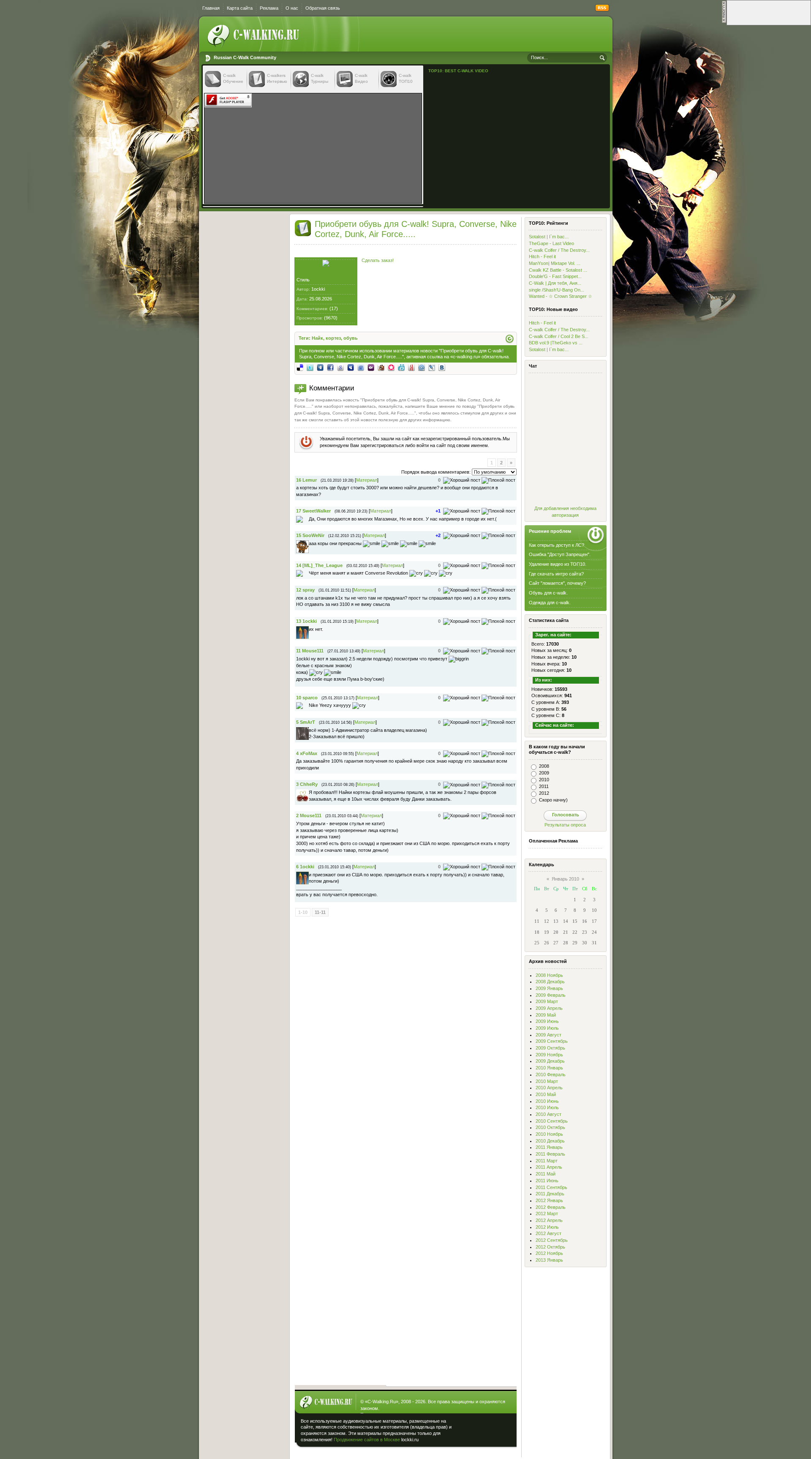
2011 (544, 786)
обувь (350, 338)
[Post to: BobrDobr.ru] (381, 367)
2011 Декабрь (550, 1193)
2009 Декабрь (550, 1061)
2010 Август (548, 1114)
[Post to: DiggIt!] (320, 367)
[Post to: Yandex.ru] (411, 367)
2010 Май (546, 1094)
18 (536, 932)
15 (574, 921)
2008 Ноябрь (549, 975)
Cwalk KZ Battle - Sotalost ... (558, 270)
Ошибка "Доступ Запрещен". (560, 554)
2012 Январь (549, 1200)
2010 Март (547, 1081)
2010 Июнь (547, 1101)
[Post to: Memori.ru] (391, 367)
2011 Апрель (549, 1167)
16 (584, 921)
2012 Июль (547, 1227)
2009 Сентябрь (552, 1041)
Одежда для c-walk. (550, 602)
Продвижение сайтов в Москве (367, 1439)
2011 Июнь (547, 1180)
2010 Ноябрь (549, 1134)
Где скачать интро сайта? (556, 573)
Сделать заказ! (378, 260)
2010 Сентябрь (552, 1121)
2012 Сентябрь (552, 1240)
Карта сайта (240, 8)
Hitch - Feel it (542, 256)
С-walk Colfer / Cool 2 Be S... (558, 336)
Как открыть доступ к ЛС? (556, 545)
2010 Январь (549, 1067)
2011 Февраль (550, 1153)
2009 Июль (547, 1028)
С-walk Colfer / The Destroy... (559, 250)
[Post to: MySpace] (351, 367)
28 (565, 942)
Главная (211, 8)
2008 (544, 766)
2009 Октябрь (550, 1047)
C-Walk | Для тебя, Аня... (555, 283)
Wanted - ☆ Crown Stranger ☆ (560, 296)
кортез (333, 338)
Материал (366, 480)
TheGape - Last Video (551, 243)
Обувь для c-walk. (548, 592)
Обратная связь (322, 8)
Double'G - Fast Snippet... (555, 276)
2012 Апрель (549, 1220)
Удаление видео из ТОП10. (557, 564)
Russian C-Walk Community (245, 57)
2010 (544, 779)
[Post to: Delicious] (300, 367)
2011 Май (545, 1173)
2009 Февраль (551, 995)
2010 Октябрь (550, 1127)
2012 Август (548, 1233)
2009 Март (547, 1001)
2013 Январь (549, 1260)
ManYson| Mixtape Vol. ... (554, 263)
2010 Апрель (549, 1087)
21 (565, 932)
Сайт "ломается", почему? (557, 583)
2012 (544, 793)
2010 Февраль (551, 1074)
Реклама (269, 8)
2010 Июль (547, 1107)
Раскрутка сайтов (484, 1425)
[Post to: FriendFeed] (361, 367)
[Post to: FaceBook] (330, 367)
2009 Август (548, 1034)
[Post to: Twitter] (310, 367)
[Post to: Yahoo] (371, 367)
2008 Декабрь (550, 981)
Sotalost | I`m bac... (549, 236)
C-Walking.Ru (381, 1401)
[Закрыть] (724, 21)
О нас (292, 8)
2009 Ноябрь (549, 1054)
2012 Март (547, 1213)
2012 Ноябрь (549, 1253)
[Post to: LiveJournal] (432, 367)
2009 (544, 772)
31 (594, 942)
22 (574, 932)
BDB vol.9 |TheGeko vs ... (555, 342)
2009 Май (546, 1014)
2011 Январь (549, 1147)
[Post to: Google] (340, 367)
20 (555, 932)
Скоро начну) (553, 799)
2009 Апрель (549, 1008)
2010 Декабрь (550, 1140)
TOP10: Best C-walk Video (458, 70)
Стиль (303, 279)
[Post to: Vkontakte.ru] (442, 367)
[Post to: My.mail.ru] (421, 367)
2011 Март (547, 1160)
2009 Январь (549, 988)
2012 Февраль (551, 1207)
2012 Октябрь (550, 1246)
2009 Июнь (547, 1021)
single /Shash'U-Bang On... (556, 289)
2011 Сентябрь (551, 1187)
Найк (317, 338)
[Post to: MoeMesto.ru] (401, 367)
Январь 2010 (565, 878)
